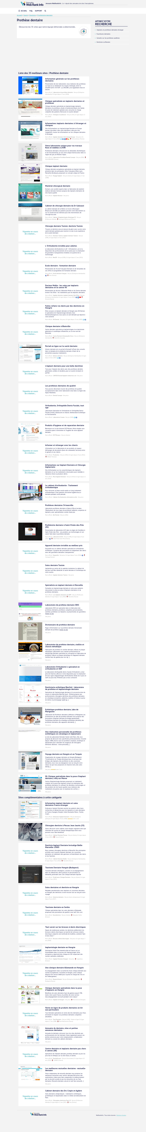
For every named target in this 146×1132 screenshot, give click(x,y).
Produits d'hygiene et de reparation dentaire (64, 425)
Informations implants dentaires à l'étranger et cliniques (65, 124)
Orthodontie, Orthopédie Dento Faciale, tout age (64, 406)
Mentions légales (121, 1115)
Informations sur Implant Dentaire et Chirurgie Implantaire (65, 466)
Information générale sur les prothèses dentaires (62, 79)
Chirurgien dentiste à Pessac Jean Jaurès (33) (64, 825)
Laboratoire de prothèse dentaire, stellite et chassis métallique (64, 645)
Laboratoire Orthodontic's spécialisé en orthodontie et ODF (62, 668)
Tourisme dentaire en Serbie (57, 907)
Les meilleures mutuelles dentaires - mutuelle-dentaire (65, 1069)
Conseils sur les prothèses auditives (108, 38)
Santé (26, 15)
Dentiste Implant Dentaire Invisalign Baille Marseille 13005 (63, 846)
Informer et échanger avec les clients (61, 445)
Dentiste (32, 15)
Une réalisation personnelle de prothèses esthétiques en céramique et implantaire (63, 733)
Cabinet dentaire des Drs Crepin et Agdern (63, 1090)
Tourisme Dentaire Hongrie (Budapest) (62, 867)
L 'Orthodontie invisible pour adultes (61, 246)
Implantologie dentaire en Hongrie (60, 947)
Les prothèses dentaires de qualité (60, 385)
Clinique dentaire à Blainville (57, 326)
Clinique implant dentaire (56, 166)
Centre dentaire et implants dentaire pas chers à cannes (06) (65, 1049)
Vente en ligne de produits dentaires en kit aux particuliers (64, 1008)
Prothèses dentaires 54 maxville (59, 505)
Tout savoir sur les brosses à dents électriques (65, 927)
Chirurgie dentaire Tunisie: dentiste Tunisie (64, 226)
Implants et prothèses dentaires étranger (110, 30)
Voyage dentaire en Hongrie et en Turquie (63, 754)
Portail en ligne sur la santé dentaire (61, 346)
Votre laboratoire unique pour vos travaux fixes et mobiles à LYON (63, 146)
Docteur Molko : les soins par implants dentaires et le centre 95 (61, 286)
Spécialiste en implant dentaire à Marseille (64, 585)
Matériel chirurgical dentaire (57, 186)
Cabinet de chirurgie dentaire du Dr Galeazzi (64, 205)
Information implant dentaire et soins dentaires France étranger (61, 804)
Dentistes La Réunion (103, 42)
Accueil (24, 11)
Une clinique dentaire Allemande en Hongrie (64, 967)
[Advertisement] (54, 53)
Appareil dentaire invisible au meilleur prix (63, 545)
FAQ (30, 11)
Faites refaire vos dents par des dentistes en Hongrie (64, 307)
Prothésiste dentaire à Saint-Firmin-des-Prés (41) (64, 526)
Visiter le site (49, 614)
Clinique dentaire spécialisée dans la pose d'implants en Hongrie (63, 989)
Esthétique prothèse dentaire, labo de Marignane (61, 710)
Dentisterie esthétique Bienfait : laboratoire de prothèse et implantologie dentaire (64, 688)
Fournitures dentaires (103, 34)
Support (38, 11)
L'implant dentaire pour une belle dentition (64, 366)
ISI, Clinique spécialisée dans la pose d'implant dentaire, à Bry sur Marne (65, 777)
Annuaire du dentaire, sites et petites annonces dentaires (61, 1029)
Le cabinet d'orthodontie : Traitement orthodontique (61, 486)
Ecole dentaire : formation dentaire (60, 265)
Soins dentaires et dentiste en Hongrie (62, 887)
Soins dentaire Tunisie (54, 565)
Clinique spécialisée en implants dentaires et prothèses (64, 102)
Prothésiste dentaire (44, 15)
